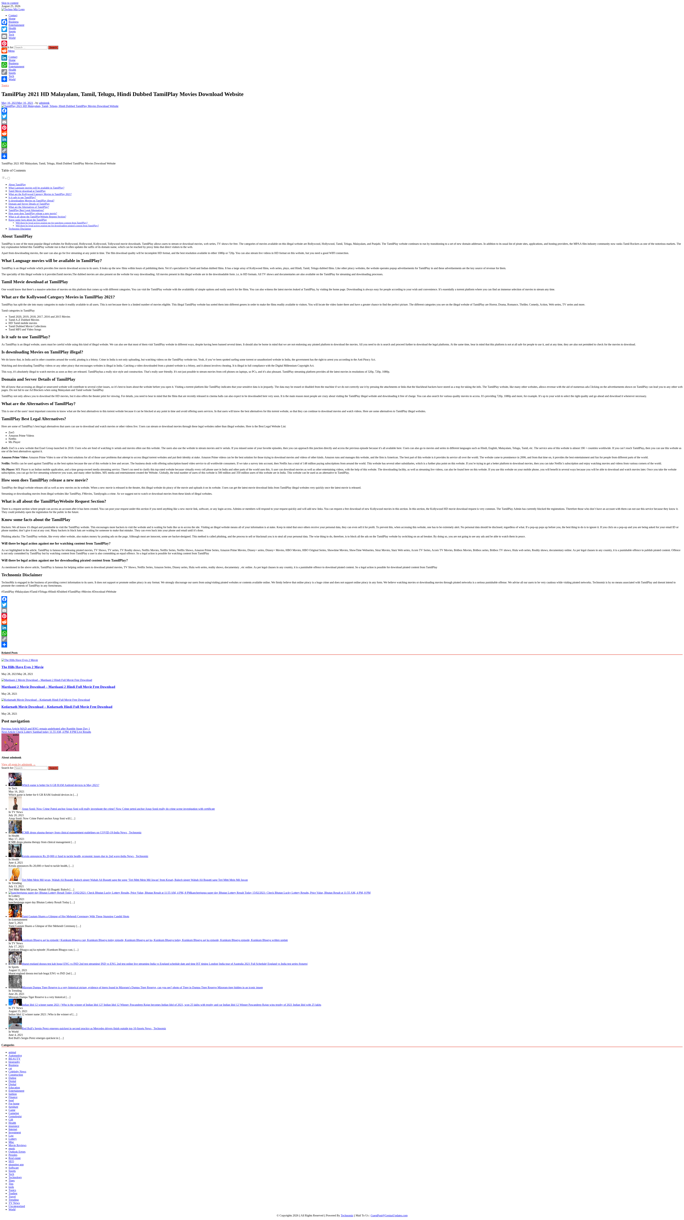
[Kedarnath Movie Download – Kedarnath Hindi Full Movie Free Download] (45, 699)
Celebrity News (17, 1071)
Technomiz (347, 1215)
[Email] (342, 122)
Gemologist (15, 1116)
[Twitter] (342, 116)
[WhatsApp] (342, 145)
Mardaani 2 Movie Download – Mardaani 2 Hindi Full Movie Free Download (58, 687)
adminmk (44, 102)
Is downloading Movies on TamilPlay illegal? (31, 200)
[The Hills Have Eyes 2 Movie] (19, 660)
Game (12, 1110)
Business (14, 21)
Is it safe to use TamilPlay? (22, 197)
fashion (13, 1093)
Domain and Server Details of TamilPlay (29, 203)
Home (12, 18)
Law (11, 1135)
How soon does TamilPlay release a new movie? (33, 213)
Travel (12, 1196)
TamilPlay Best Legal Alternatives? (26, 210)
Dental (12, 1081)
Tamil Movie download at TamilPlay (27, 191)
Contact (13, 15)
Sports (12, 31)
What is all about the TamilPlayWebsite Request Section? (37, 216)
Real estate (15, 1158)
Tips (11, 1183)
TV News (14, 1203)
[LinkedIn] (342, 139)
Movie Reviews (17, 1145)
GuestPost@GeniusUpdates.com (389, 1215)
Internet (13, 1129)
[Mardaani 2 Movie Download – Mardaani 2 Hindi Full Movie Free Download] (46, 680)
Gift (11, 1119)
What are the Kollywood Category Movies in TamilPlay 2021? (40, 194)
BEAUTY (14, 1058)
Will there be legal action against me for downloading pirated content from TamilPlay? (57, 225)
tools (11, 1186)
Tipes (12, 1180)
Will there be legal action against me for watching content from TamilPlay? (52, 222)
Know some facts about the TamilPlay (28, 219)
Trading (13, 1193)
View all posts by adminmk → (18, 764)
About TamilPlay (17, 184)
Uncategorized (17, 1206)
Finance (13, 1097)
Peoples (13, 1154)
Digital (12, 1084)
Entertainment (16, 25)
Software (14, 1167)
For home (14, 1103)
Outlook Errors (17, 1151)
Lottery (13, 1138)
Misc (11, 1142)
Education (14, 1087)
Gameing (14, 1113)
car (10, 1068)
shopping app (16, 1164)
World (12, 37)
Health (12, 28)
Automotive (15, 1055)
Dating (12, 1077)
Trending (14, 1199)
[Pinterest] (342, 128)
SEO (11, 1161)
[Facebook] (342, 110)
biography (14, 1061)
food (11, 1100)
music (12, 1148)
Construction (16, 1074)
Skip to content (9, 2)
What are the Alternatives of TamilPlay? (29, 207)
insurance (14, 1126)
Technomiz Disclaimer (20, 228)
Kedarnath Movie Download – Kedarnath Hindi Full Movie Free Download (56, 707)
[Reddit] (342, 133)
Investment (15, 1132)
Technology (15, 1177)
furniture (13, 1106)
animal (12, 1052)
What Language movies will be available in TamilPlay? (36, 187)
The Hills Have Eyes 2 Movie (22, 667)
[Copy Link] (342, 150)
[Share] (342, 156)
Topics (5, 85)
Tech (11, 34)
